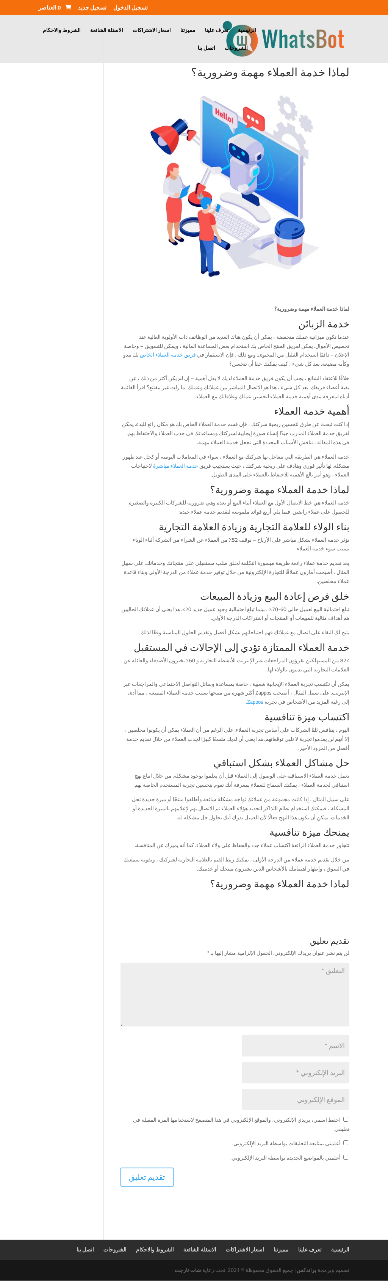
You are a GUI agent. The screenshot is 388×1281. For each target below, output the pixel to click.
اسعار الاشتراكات (152, 31)
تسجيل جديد (92, 9)
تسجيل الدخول (130, 9)
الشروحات (236, 49)
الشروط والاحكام (62, 31)
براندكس (306, 1270)
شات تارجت (188, 1270)
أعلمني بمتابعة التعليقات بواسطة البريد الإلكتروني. (286, 1143)
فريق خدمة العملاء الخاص (168, 355)
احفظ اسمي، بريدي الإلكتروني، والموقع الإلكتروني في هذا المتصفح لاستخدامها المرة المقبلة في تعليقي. (241, 1124)
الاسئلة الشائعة (106, 31)
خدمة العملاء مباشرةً (175, 466)
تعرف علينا (216, 31)
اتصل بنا (206, 49)
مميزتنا (188, 31)
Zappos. (254, 702)
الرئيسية (247, 31)
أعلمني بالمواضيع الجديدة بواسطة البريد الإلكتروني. (285, 1158)
